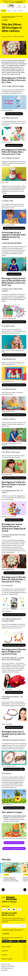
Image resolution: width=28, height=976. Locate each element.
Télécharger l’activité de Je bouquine (14, 769)
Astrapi (19, 496)
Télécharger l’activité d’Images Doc (14, 572)
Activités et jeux (8, 16)
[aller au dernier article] (3, 889)
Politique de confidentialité (7, 966)
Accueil (3, 16)
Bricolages (14, 16)
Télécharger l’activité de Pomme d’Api (14, 196)
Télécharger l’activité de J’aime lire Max (14, 614)
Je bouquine (16, 782)
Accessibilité (4, 970)
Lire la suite (6, 933)
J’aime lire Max (13, 592)
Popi (6, 93)
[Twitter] (19, 909)
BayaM (5, 246)
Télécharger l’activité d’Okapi (14, 692)
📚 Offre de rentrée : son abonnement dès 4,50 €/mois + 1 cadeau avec (14, 1)
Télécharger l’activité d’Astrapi (14, 520)
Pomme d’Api (16, 187)
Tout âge (3, 10)
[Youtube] (14, 909)
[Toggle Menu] (4, 6)
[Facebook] (9, 909)
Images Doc (21, 540)
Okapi (8, 665)
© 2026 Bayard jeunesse (7, 968)
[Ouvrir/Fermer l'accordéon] (24, 946)
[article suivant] (24, 889)
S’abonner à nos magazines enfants (14, 842)
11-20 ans (20, 10)
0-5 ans (9, 10)
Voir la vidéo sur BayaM (14, 274)
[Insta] (4, 909)
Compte (24, 7)
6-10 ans (15, 10)
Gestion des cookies (6, 964)
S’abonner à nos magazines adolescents (14, 848)
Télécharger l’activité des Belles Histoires (14, 322)
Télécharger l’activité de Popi (14, 113)
